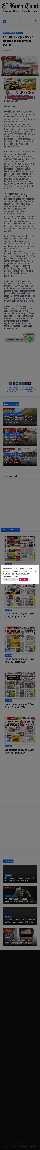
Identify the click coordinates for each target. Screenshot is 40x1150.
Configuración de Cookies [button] (10, 580)
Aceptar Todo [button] (23, 580)
